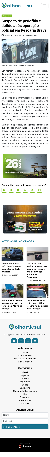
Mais (25, 394)
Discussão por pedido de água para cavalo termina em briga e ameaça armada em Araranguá (37, 270)
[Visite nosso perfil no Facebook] (14, 340)
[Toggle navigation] (44, 5)
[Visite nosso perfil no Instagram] (21, 340)
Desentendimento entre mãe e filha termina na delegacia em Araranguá (37, 304)
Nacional (25, 403)
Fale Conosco (25, 361)
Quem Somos (25, 355)
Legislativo (25, 388)
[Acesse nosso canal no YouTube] (35, 340)
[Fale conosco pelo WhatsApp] (28, 340)
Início (25, 352)
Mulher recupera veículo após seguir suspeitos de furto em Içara (11, 267)
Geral (25, 372)
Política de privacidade (25, 358)
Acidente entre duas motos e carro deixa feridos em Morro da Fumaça (12, 304)
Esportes (25, 375)
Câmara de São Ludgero (25, 391)
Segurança (7, 16)
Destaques (25, 397)
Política (25, 378)
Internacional (25, 400)
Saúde (25, 384)
